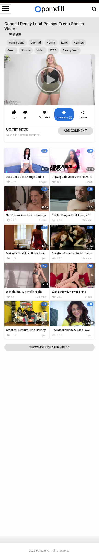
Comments (16, 129)
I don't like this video (25, 112)
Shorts (26, 50)
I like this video (14, 112)
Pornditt (41, 550)
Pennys (79, 42)
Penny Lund (17, 42)
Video (40, 50)
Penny (51, 42)
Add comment (75, 131)
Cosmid (36, 42)
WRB (53, 50)
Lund (64, 42)
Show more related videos (49, 347)
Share (83, 117)
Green (11, 50)
